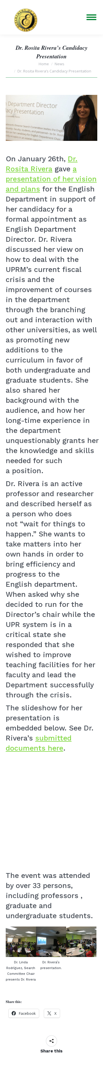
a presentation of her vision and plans (51, 179)
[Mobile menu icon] (91, 17)
